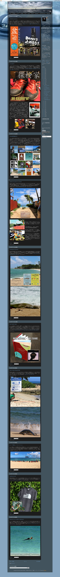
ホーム (25, 561)
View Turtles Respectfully (15, 370)
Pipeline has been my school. (16, 181)
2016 (44, 110)
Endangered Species (14, 249)
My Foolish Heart (13, 324)
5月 (44, 102)
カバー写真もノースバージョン (16, 445)
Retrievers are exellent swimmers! (17, 519)
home (10, 13)
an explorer (12, 63)
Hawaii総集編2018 (13, 136)
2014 (44, 112)
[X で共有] (16, 557)
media (25, 13)
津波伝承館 (48, 13)
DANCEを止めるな (14, 18)
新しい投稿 (12, 561)
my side (13, 178)
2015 (44, 111)
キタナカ (18, 13)
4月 (44, 103)
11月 (44, 80)
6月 (44, 101)
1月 (44, 107)
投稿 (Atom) (13, 563)
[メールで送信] (14, 57)
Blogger (45, 570)
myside (29, 13)
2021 (44, 74)
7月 (44, 84)
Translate (45, 138)
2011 (44, 116)
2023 (44, 72)
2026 (44, 68)
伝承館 (47, 62)
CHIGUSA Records (42, 13)
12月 (45, 79)
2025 (44, 69)
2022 (44, 73)
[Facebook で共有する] (16, 57)
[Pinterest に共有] (17, 57)
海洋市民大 (36, 13)
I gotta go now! (13, 476)
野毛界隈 (14, 13)
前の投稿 (38, 561)
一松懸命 (22, 13)
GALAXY (32, 13)
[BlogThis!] (15, 57)
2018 (44, 78)
